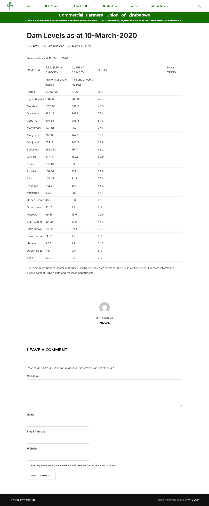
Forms (134, 6)
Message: (33, 376)
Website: (32, 448)
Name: (31, 414)
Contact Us (110, 6)
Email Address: (36, 431)
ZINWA (35, 46)
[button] (53, 6)
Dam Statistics (55, 46)
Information (158, 6)
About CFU (80, 6)
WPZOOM (193, 499)
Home (28, 6)
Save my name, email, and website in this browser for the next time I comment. (74, 465)
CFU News (51, 6)
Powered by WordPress (22, 499)
